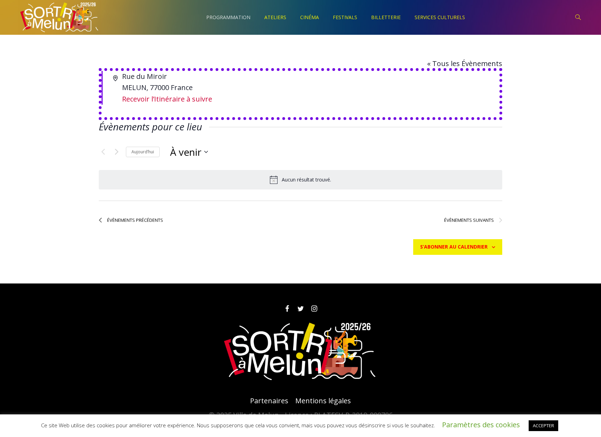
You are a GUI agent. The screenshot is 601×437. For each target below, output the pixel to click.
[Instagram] (314, 309)
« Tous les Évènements (464, 63)
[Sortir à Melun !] (300, 352)
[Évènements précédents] (103, 152)
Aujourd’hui (142, 152)
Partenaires (269, 400)
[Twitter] (300, 309)
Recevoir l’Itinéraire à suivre (167, 99)
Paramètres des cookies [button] (481, 424)
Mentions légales (323, 400)
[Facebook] (287, 309)
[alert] (300, 179)
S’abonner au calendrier (454, 246)
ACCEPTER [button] (543, 425)
